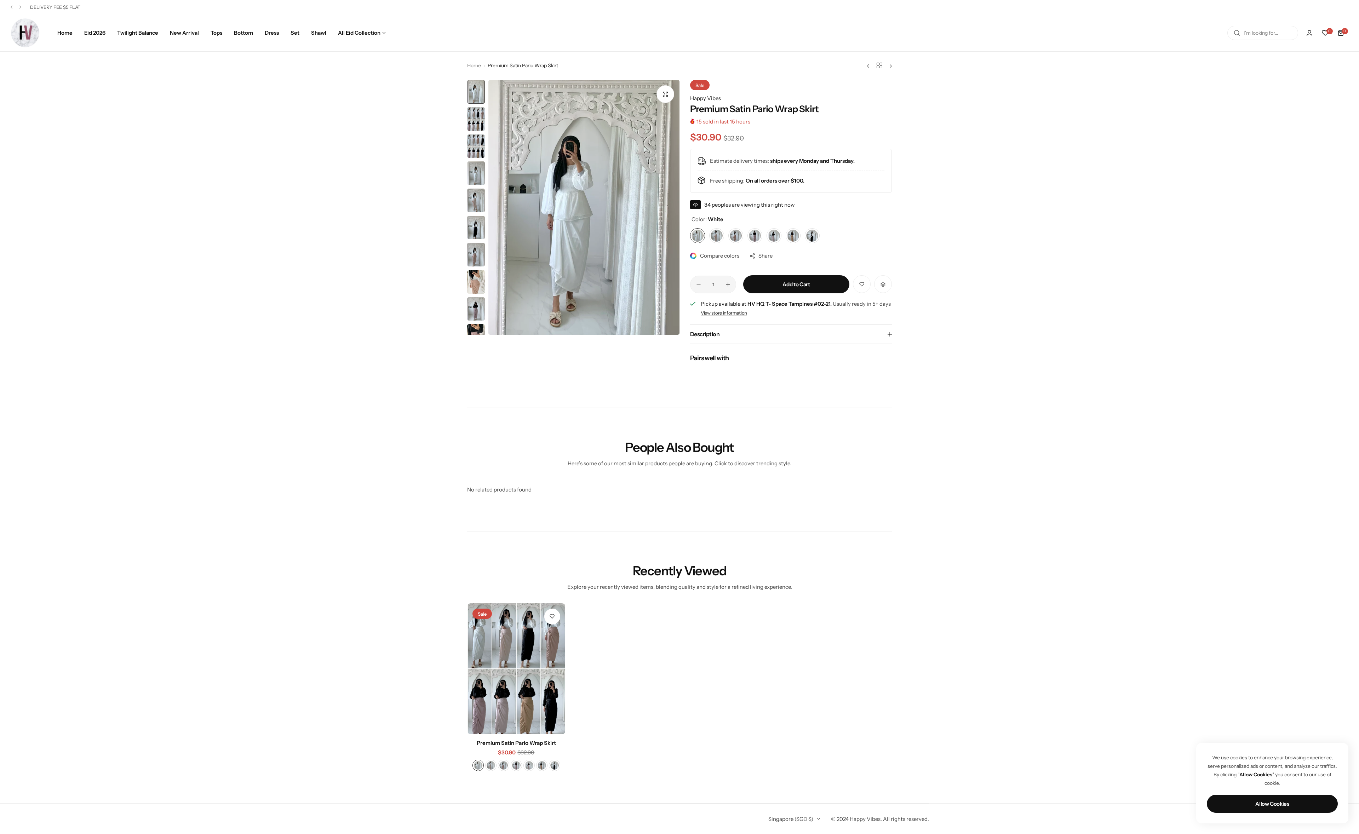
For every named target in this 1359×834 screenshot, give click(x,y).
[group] (584, 207)
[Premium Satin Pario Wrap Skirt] (516, 668)
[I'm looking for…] (1237, 33)
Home (474, 65)
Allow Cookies (1272, 803)
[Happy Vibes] (25, 33)
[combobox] (1262, 33)
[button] (11, 7)
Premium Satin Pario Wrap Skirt (516, 743)
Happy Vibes (705, 98)
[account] (1309, 33)
